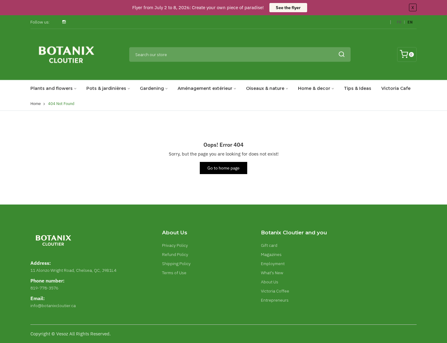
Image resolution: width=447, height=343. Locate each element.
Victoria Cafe (396, 88)
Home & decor (314, 88)
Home (35, 103)
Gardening (152, 88)
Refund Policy (175, 254)
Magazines (271, 254)
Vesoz (62, 334)
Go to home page (223, 168)
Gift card (269, 245)
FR (399, 22)
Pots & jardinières (106, 88)
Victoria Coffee (275, 291)
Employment (273, 263)
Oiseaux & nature (265, 88)
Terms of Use (174, 272)
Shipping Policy (176, 263)
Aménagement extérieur (205, 88)
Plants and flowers (51, 88)
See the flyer (288, 7)
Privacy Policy (175, 245)
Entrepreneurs (275, 300)
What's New (272, 272)
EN (410, 22)
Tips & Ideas (357, 88)
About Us (269, 282)
